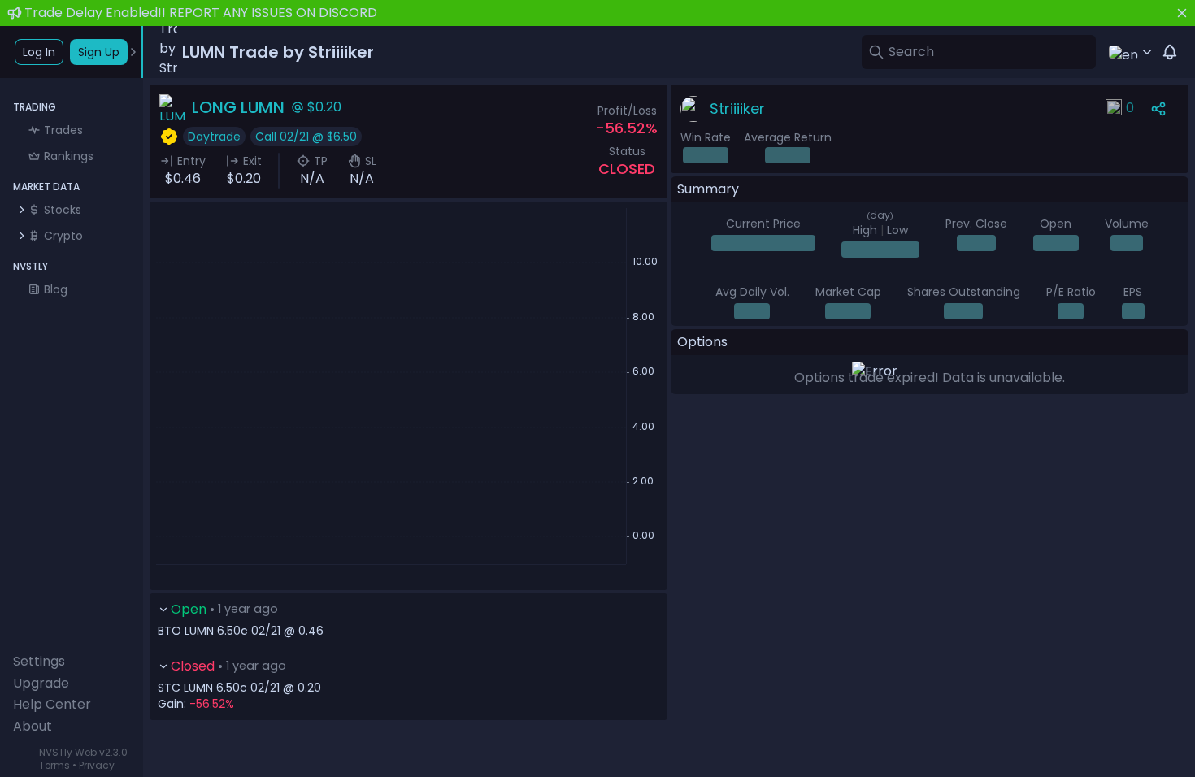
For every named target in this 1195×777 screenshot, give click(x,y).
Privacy (97, 765)
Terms (54, 765)
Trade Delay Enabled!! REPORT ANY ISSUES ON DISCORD (200, 12)
